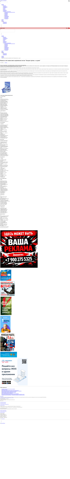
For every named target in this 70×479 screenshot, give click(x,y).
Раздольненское (7, 49)
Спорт (4, 40)
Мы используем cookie (2, 405)
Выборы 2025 (5, 22)
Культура (4, 8)
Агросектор (4, 42)
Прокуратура (4, 6)
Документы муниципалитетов (7, 11)
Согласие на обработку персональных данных (4, 404)
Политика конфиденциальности (3, 402)
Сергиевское (6, 18)
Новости (3, 36)
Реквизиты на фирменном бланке (3, 411)
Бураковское (6, 13)
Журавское (6, 46)
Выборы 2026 (5, 23)
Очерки (3, 19)
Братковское (6, 44)
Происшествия (5, 10)
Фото (2, 51)
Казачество (4, 5)
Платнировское (6, 48)
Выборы (3, 21)
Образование (4, 7)
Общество (4, 9)
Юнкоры (3, 20)
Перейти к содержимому (3, 0)
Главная (3, 4)
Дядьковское (6, 14)
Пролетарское (6, 17)
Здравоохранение (5, 38)
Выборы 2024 (5, 53)
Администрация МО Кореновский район (10, 12)
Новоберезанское (7, 47)
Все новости (1, 396)
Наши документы (2, 412)
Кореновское (6, 15)
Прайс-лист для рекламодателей (3, 410)
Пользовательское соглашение (3, 403)
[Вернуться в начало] (4, 2)
